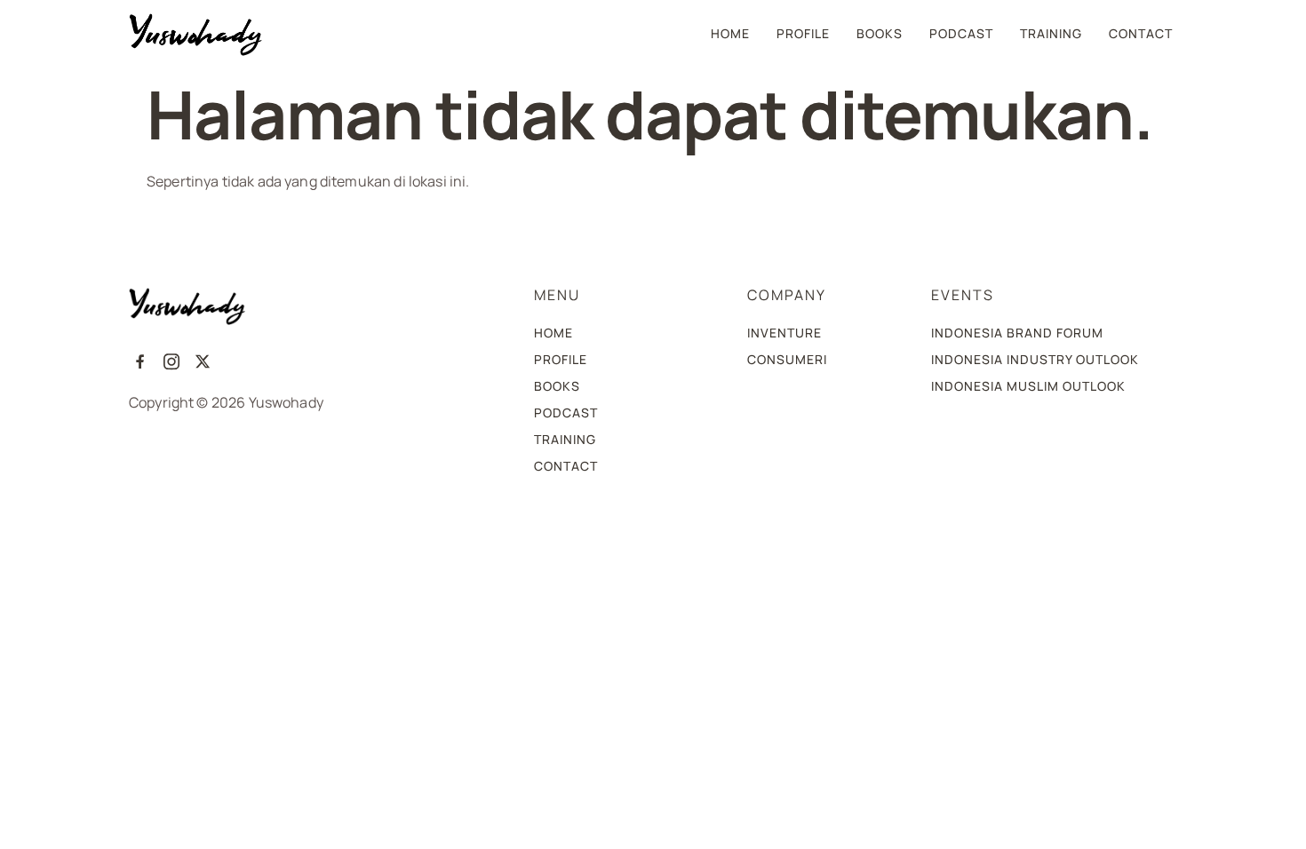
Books (879, 33)
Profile (803, 33)
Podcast (961, 33)
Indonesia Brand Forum (1017, 332)
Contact (1141, 33)
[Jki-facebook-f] (140, 361)
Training (1051, 33)
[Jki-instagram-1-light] (171, 361)
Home (730, 33)
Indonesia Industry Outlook (1035, 359)
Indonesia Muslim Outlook (1028, 385)
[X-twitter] (203, 361)
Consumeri (787, 359)
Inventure (784, 332)
